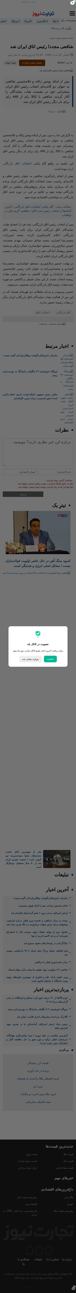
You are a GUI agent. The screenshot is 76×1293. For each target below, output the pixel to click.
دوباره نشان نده (30, 659)
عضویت (50, 659)
